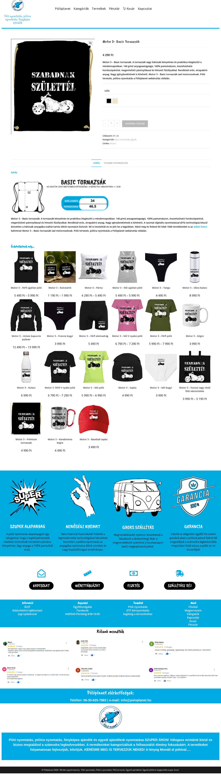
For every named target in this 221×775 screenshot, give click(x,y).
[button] (90, 43)
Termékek (99, 8)
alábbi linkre (200, 226)
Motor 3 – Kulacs (26, 387)
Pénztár (114, 8)
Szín (107, 90)
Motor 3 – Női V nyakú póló (127, 336)
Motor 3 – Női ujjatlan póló (127, 287)
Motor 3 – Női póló (93, 387)
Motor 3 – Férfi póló (161, 336)
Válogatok (193, 614)
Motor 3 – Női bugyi (161, 387)
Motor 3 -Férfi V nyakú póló (60, 387)
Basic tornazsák (122, 139)
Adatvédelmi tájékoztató (27, 610)
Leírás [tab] (96, 163)
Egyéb (134, 139)
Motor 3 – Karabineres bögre (60, 441)
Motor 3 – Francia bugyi (60, 336)
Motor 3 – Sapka (127, 387)
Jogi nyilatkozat (27, 614)
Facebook (82, 610)
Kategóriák (81, 8)
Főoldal (193, 607)
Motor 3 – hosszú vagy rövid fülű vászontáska (194, 389)
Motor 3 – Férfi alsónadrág (93, 336)
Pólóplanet (62, 8)
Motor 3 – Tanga (161, 287)
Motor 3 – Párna (94, 287)
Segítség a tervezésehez (137, 614)
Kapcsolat (145, 8)
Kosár (193, 621)
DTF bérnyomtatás (137, 610)
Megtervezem (193, 610)
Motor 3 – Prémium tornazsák (26, 441)
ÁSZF (27, 607)
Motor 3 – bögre (195, 336)
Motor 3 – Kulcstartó (60, 287)
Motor (113, 143)
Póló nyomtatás (138, 607)
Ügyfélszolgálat (82, 607)
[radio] (108, 100)
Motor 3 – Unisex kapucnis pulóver (26, 337)
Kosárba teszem (135, 123)
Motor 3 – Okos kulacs (194, 287)
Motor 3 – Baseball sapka (93, 439)
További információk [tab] (116, 163)
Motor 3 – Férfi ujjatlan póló (26, 287)
